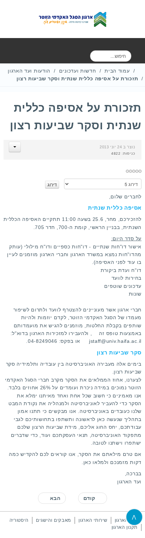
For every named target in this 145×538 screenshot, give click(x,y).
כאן (87, 462)
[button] (15, 147)
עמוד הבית (117, 71)
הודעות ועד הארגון (29, 71)
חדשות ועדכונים (77, 71)
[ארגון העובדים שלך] (72, 19)
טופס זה (108, 333)
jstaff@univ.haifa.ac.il (115, 341)
